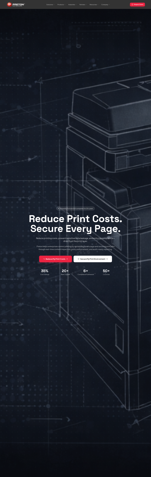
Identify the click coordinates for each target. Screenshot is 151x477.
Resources (93, 4)
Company (104, 4)
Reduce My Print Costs (55, 259)
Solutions (49, 4)
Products (61, 4)
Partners (82, 4)
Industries (71, 4)
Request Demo (138, 4)
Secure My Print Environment (92, 259)
